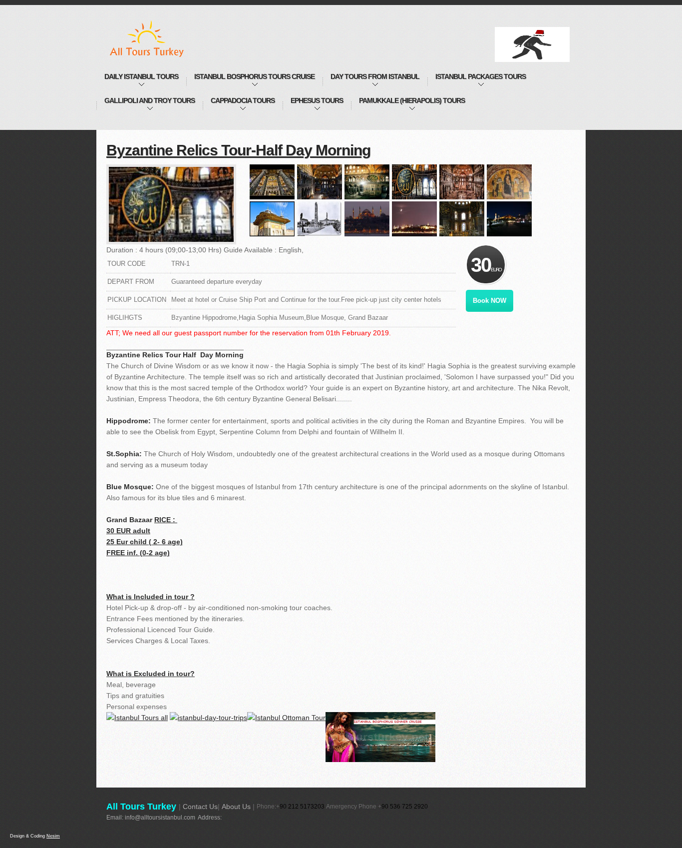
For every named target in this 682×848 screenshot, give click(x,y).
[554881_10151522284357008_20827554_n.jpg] (414, 181)
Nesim (53, 836)
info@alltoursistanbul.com (160, 817)
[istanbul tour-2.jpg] (272, 181)
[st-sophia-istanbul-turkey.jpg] (366, 218)
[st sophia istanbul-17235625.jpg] (366, 181)
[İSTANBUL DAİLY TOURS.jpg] (319, 181)
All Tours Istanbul (157, 38)
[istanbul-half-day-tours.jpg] (509, 218)
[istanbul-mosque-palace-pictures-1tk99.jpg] (461, 218)
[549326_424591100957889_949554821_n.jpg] (319, 218)
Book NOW (489, 300)
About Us (236, 807)
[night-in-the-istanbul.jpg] (414, 218)
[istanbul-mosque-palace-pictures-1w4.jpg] (461, 181)
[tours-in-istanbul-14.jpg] (272, 218)
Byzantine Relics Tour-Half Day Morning (238, 150)
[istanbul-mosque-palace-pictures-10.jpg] (509, 181)
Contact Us (200, 807)
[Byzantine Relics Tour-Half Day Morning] (171, 204)
